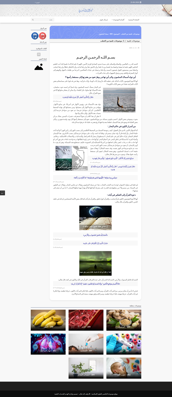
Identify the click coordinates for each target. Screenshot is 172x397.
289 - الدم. (86, 326)
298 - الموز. (48, 326)
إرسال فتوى (104, 19)
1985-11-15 (133, 48)
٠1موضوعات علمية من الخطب (112, 40)
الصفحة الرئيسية (133, 19)
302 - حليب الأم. (123, 374)
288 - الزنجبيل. (124, 326)
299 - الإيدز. (124, 350)
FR (39, 54)
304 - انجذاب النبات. (86, 374)
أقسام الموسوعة (118, 19)
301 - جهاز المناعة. (48, 350)
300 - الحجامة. (86, 350)
